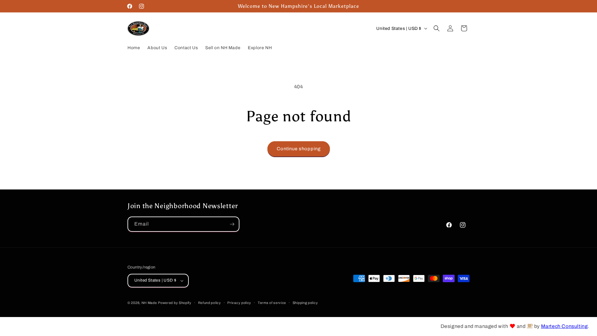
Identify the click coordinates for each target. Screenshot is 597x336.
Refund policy (209, 303)
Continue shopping (299, 148)
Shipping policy (305, 303)
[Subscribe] (232, 224)
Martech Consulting (564, 326)
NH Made (149, 303)
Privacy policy (239, 303)
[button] (436, 28)
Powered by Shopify (175, 303)
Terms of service (272, 303)
